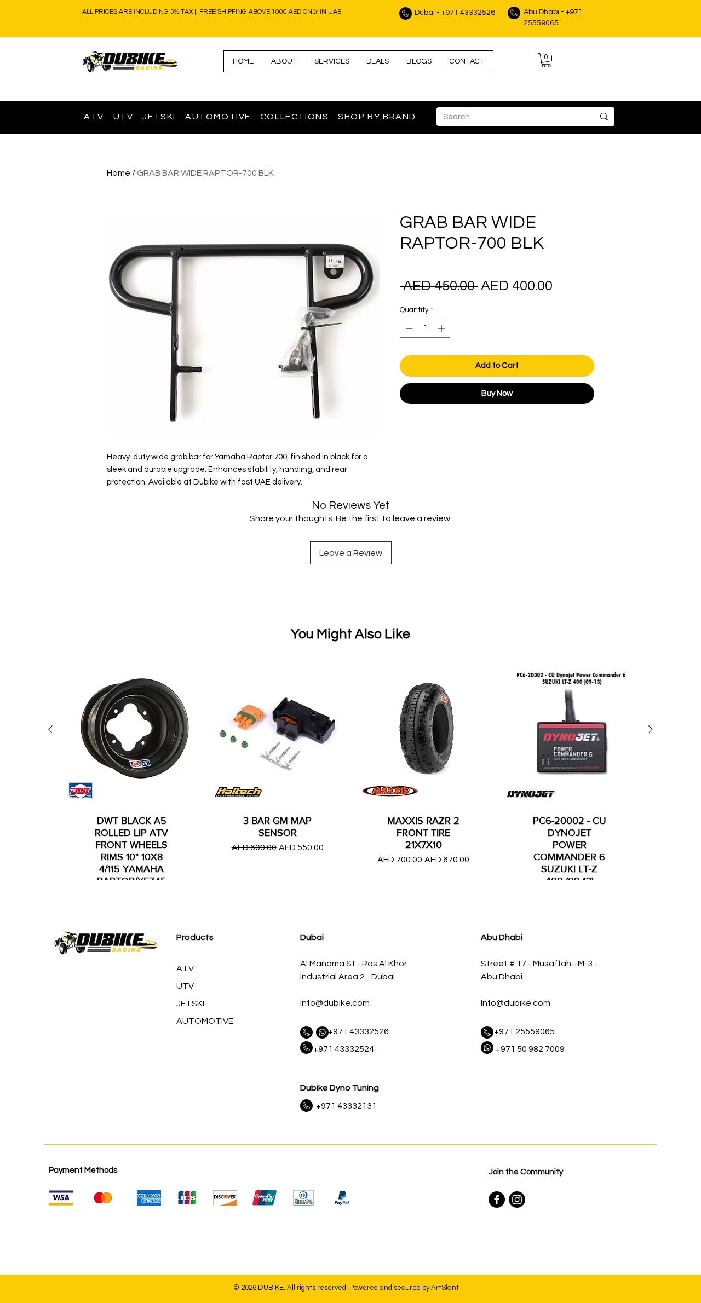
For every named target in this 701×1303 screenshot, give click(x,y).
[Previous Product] (50, 729)
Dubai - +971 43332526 (455, 12)
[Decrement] (408, 328)
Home (118, 173)
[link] (546, 60)
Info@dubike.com (335, 1003)
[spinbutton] (425, 328)
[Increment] (442, 328)
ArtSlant (445, 1288)
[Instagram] (517, 1199)
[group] (350, 809)
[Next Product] (650, 729)
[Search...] (603, 116)
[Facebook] (497, 1199)
